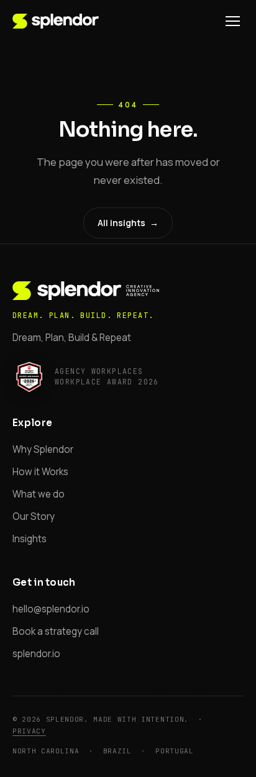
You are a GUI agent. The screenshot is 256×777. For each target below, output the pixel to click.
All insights (128, 223)
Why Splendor (42, 449)
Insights (29, 538)
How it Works (40, 471)
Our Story (33, 516)
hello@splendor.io (50, 609)
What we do (38, 494)
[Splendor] (55, 21)
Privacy (29, 731)
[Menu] (233, 21)
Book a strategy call (55, 631)
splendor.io (36, 653)
